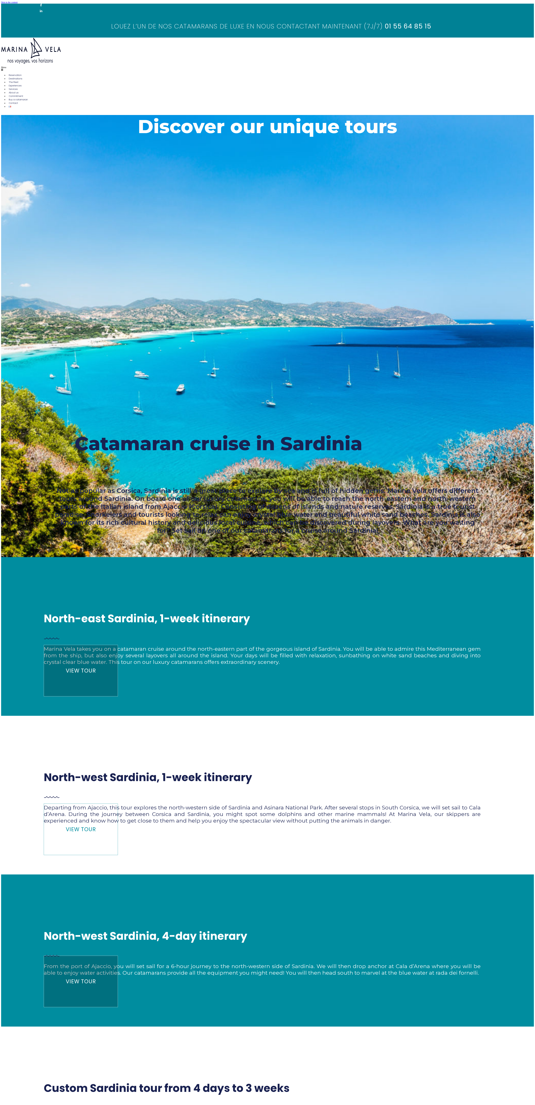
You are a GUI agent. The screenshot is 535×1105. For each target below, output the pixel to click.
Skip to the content (9, 2)
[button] (201, 68)
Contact (13, 103)
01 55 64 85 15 (408, 26)
